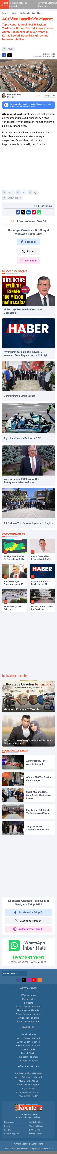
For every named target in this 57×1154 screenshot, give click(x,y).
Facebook (30, 241)
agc (35, 192)
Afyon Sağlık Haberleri (28, 1038)
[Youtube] (34, 980)
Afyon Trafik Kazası (28, 1081)
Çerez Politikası (36, 1126)
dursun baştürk (14, 198)
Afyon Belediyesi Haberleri (28, 1077)
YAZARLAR (12, 973)
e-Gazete (28, 1002)
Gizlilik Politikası (36, 1122)
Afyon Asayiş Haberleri (28, 1021)
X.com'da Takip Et (30, 920)
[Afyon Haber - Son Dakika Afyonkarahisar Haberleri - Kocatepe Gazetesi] (28, 1107)
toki (23, 192)
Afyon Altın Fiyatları (28, 1096)
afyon (10, 49)
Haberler (6, 13)
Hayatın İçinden (28, 1049)
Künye (7, 1126)
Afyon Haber (28, 1088)
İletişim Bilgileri (35, 1134)
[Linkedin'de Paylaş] (28, 212)
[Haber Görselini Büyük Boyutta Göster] (28, 75)
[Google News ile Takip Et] (49, 96)
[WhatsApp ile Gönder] (39, 212)
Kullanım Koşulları (11, 1134)
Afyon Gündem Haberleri (28, 1006)
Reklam (7, 1130)
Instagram (31, 260)
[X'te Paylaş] (9, 55)
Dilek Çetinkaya (14, 95)
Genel (14, 13)
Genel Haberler (28, 1034)
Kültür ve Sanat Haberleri (28, 1045)
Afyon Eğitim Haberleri (28, 1041)
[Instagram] (29, 980)
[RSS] (40, 980)
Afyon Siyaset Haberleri (28, 1010)
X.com (30, 251)
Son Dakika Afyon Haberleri (28, 1073)
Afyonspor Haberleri (28, 1017)
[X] (24, 980)
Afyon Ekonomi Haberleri (28, 1014)
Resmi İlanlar (28, 999)
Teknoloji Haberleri (28, 1060)
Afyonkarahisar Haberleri (28, 1092)
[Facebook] (18, 980)
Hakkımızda (9, 1122)
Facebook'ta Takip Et (31, 912)
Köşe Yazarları (28, 995)
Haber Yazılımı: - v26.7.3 (29, 1149)
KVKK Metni (34, 1130)
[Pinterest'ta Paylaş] (34, 212)
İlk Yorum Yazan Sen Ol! (31, 221)
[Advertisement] (28, 169)
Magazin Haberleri (28, 1056)
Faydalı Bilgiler (28, 1053)
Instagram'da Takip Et (31, 929)
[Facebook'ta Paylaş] (4, 55)
